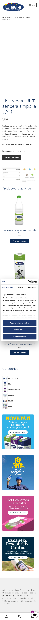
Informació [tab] (32, 287)
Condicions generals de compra (16, 596)
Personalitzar (18, 330)
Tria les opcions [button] (19, 241)
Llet (10, 17)
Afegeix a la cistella (12, 157)
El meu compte (6, 616)
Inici (6, 17)
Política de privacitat (10, 593)
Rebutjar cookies (19, 336)
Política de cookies (28, 593)
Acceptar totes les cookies (19, 323)
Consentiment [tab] (7, 287)
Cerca (19, 616)
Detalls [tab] (20, 287)
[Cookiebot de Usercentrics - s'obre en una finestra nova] (28, 281)
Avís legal (31, 590)
